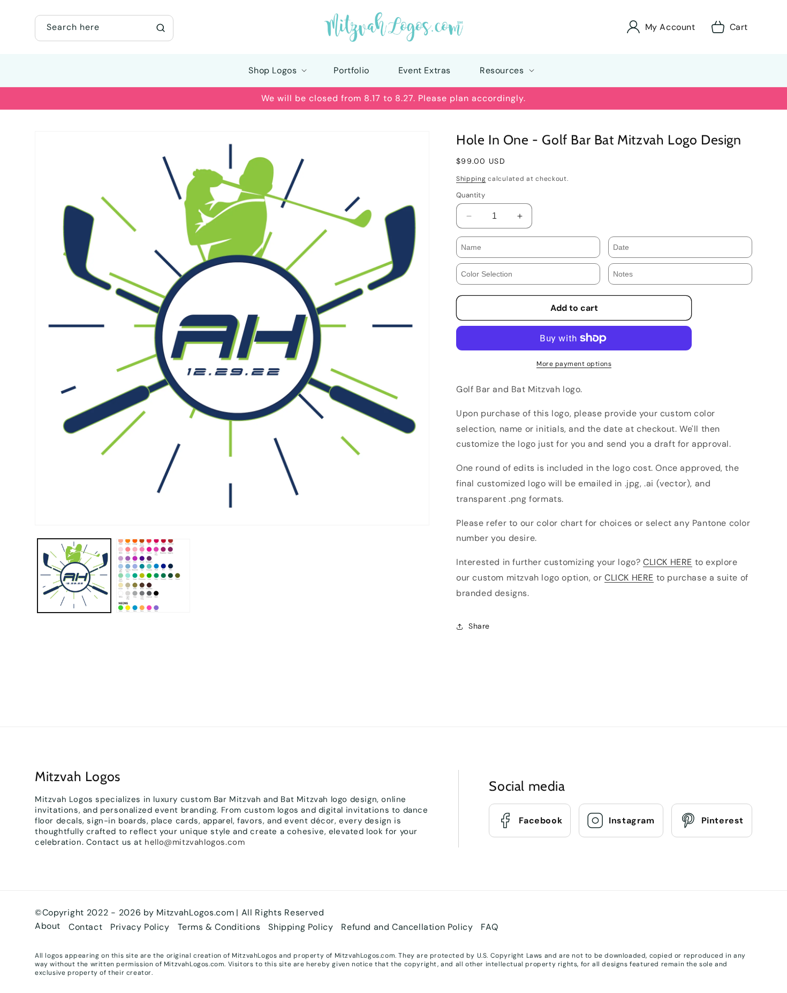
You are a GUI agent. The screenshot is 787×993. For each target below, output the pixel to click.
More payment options (573, 364)
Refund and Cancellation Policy (407, 927)
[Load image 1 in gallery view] (74, 575)
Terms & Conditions (219, 927)
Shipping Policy (300, 927)
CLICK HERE (667, 562)
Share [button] (479, 626)
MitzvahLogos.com (195, 912)
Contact (85, 927)
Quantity (470, 195)
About (47, 925)
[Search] (160, 28)
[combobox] (104, 28)
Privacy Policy (139, 927)
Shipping (471, 178)
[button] (104, 27)
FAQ (489, 927)
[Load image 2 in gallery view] (153, 575)
